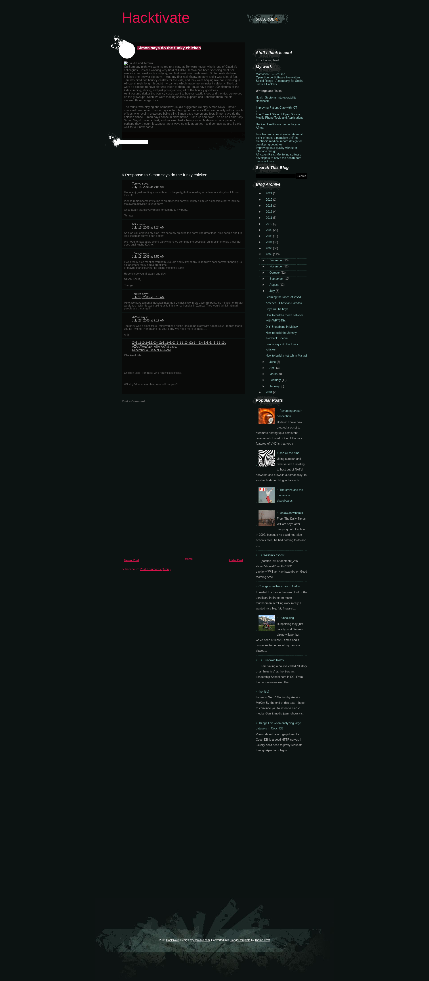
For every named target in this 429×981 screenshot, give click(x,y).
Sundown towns (273, 660)
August (274, 284)
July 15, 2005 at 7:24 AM (148, 227)
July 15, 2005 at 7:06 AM (148, 187)
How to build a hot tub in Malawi (286, 355)
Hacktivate (156, 17)
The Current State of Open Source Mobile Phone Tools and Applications (279, 116)
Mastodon (262, 74)
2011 (269, 217)
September (276, 278)
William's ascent (273, 555)
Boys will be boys (277, 309)
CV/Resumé (277, 74)
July (272, 290)
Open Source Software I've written (278, 77)
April (272, 368)
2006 (269, 248)
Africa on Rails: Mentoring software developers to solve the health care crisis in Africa (278, 158)
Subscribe (267, 19)
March (273, 374)
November (276, 266)
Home (189, 559)
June (273, 361)
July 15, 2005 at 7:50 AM (148, 256)
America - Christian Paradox (284, 303)
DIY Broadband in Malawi (282, 326)
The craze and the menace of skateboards (290, 495)
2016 (269, 205)
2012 (269, 211)
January (275, 386)
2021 (269, 193)
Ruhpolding (287, 618)
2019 (269, 199)
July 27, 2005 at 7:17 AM (148, 320)
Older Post (236, 560)
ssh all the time (289, 453)
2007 (269, 242)
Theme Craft (262, 940)
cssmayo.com (201, 940)
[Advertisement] (155, 524)
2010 (269, 224)
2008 (269, 236)
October (275, 272)
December (276, 260)
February (275, 380)
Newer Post (131, 560)
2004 (269, 392)
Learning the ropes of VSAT (283, 297)
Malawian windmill (291, 513)
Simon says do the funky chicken (169, 48)
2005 (269, 254)
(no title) (264, 691)
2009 (269, 230)
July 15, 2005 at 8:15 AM (148, 297)
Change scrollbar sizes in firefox (279, 586)
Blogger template (240, 940)
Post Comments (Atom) (155, 569)
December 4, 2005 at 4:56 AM (151, 350)
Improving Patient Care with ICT (276, 107)
